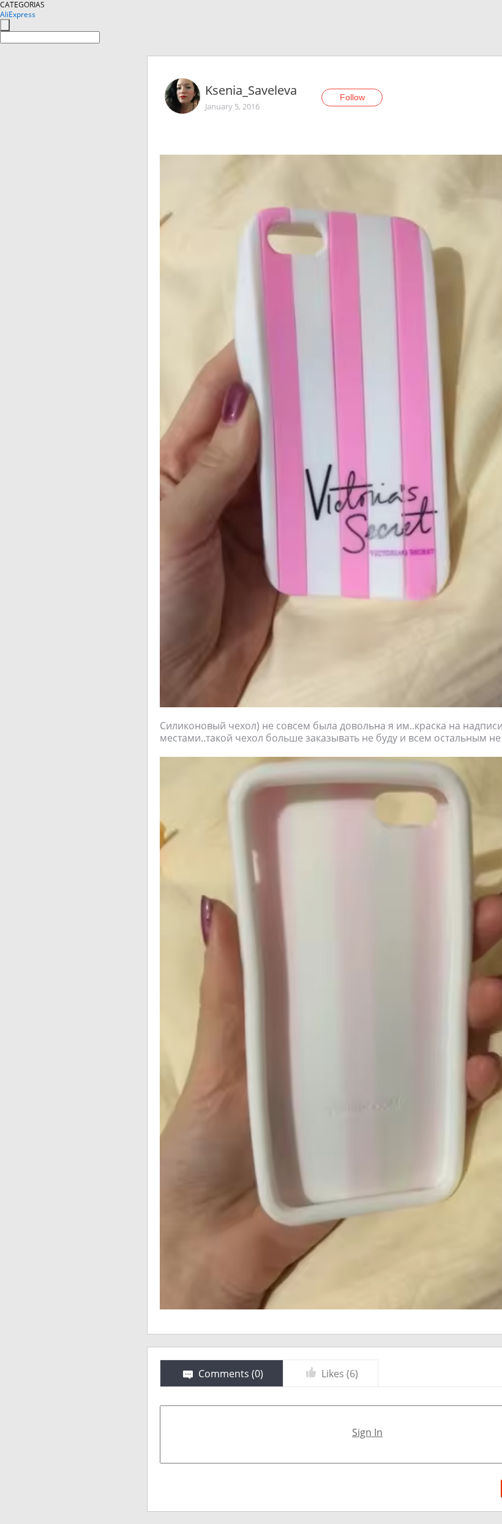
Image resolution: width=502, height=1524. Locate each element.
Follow (352, 97)
